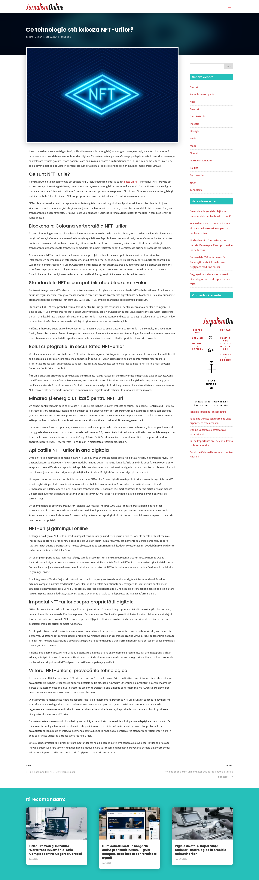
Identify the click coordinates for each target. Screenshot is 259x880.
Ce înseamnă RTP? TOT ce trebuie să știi (52, 772)
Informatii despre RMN (213, 411)
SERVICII (197, 338)
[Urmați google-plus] (210, 350)
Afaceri (194, 87)
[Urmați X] (210, 337)
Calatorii (194, 109)
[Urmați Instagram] (211, 363)
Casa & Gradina (198, 116)
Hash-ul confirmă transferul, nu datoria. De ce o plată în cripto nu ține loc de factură (211, 245)
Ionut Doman (35, 36)
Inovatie (194, 123)
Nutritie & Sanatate (201, 160)
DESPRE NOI (197, 331)
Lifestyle (194, 131)
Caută (228, 66)
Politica (194, 168)
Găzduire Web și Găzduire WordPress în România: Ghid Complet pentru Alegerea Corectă (55, 850)
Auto (192, 101)
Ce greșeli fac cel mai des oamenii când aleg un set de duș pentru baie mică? (210, 279)
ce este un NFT (130, 181)
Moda (193, 145)
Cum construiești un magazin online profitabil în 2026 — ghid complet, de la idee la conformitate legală (129, 852)
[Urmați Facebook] (210, 324)
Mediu (193, 138)
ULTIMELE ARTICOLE (197, 347)
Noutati (194, 153)
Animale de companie (202, 94)
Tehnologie (65, 36)
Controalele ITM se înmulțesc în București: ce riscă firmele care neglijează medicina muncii (208, 262)
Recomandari (197, 175)
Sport (193, 182)
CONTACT (225, 331)
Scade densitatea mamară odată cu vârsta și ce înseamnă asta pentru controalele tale (210, 228)
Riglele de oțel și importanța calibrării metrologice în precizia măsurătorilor (200, 850)
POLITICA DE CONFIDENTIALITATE (225, 343)
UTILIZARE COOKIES (225, 357)
